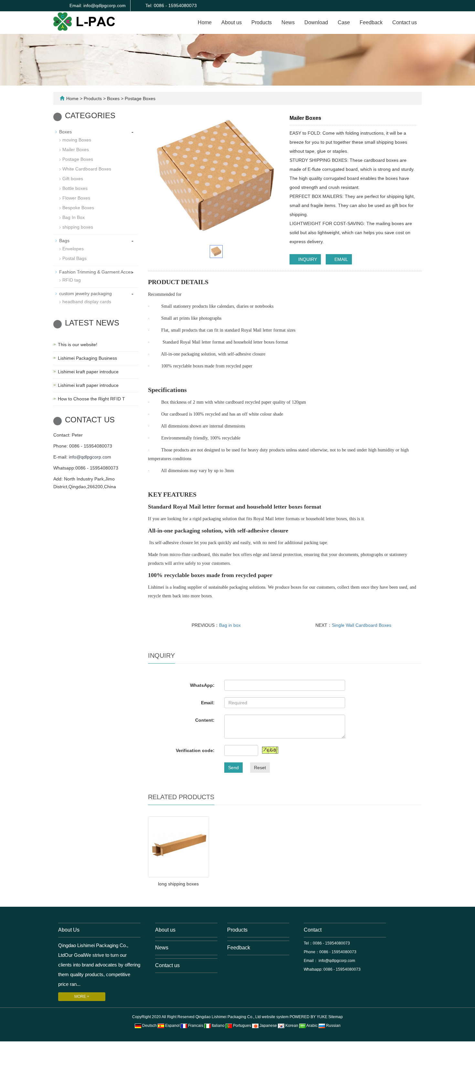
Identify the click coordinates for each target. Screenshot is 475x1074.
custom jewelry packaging (85, 293)
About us (231, 22)
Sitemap (335, 1017)
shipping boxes (77, 227)
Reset (260, 767)
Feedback (371, 22)
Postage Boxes (139, 98)
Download (316, 22)
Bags (64, 240)
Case (344, 22)
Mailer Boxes (75, 149)
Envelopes (73, 248)
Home (205, 22)
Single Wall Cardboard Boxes (361, 625)
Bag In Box (73, 217)
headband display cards (86, 301)
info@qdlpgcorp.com (90, 457)
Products (261, 22)
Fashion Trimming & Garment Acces (96, 271)
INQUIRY (307, 259)
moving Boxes (76, 139)
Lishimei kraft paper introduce (88, 371)
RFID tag (71, 280)
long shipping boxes (178, 883)
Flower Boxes (76, 198)
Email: (208, 702)
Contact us (404, 22)
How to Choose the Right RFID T (91, 398)
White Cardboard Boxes (86, 168)
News (288, 22)
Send (233, 767)
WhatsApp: (202, 685)
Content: (205, 720)
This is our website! (77, 344)
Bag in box (230, 625)
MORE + (81, 996)
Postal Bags (74, 258)
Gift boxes (72, 178)
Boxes (113, 98)
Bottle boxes (75, 188)
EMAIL (340, 259)
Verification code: (195, 750)
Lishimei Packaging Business (87, 358)
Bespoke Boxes (78, 207)
